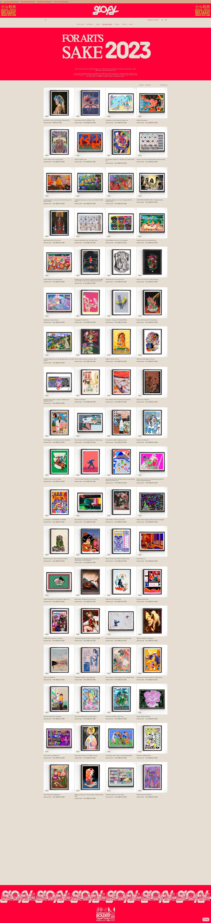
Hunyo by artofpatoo (143, 399)
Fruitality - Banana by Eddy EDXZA (116, 320)
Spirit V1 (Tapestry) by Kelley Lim (84, 874)
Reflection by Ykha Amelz (113, 599)
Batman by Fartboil (49, 835)
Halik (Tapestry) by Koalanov (145, 835)
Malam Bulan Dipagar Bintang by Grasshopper (150, 519)
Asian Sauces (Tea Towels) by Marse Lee (148, 874)
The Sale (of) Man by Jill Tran (114, 716)
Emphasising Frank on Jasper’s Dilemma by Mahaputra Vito (56, 400)
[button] (45, 20)
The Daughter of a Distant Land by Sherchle (57, 440)
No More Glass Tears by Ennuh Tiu (116, 835)
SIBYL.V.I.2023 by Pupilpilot (145, 638)
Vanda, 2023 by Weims (143, 716)
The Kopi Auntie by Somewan (52, 716)
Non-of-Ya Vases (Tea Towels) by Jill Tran (118, 874)
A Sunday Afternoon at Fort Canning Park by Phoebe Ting (119, 200)
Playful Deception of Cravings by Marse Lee (57, 599)
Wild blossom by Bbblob (144, 794)
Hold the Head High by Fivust (146, 359)
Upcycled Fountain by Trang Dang (147, 320)
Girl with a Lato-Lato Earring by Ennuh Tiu (57, 120)
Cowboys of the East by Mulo (52, 479)
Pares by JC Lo (141, 558)
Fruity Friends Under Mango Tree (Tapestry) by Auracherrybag (58, 875)
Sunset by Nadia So (49, 677)
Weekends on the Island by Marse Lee (117, 120)
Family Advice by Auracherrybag (146, 240)
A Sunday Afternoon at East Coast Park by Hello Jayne (89, 200)
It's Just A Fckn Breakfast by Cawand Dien (87, 479)
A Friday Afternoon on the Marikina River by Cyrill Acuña (59, 359)
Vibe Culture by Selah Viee (51, 755)
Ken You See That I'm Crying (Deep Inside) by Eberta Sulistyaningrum (150, 479)
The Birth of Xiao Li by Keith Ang (85, 677)
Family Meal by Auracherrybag (53, 279)
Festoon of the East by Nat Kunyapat (147, 279)
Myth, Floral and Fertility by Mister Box (117, 558)
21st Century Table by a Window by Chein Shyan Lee (120, 160)
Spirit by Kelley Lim (81, 159)
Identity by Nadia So (143, 440)
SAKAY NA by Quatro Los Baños (53, 638)
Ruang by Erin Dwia (143, 599)
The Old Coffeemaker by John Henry (86, 716)
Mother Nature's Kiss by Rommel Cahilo (56, 558)
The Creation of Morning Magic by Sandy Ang (88, 440)
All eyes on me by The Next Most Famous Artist (151, 159)
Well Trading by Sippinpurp (52, 794)
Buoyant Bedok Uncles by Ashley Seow (86, 240)
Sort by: (141, 85)
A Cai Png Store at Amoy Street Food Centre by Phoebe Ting (58, 200)
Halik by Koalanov (142, 120)
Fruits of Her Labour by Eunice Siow (86, 359)
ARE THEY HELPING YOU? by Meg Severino (150, 200)
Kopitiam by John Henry (51, 320)
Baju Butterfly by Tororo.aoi (52, 240)
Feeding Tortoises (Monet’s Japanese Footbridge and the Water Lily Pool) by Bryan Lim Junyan (89, 280)
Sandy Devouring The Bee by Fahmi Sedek (87, 638)
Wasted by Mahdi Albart (144, 755)
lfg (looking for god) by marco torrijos (86, 519)
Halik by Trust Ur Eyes (112, 359)
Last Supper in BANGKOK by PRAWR (55, 519)
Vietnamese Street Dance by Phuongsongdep (119, 755)
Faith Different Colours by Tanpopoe (117, 240)
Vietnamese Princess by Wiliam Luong (86, 755)
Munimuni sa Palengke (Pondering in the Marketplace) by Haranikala (87, 559)
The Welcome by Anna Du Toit (115, 279)
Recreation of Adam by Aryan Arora (85, 599)
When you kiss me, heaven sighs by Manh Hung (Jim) (89, 795)
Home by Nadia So (80, 399)
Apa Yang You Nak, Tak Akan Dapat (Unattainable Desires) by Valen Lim (120, 479)
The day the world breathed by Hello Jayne (149, 677)
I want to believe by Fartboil (83, 835)
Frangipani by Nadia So (82, 320)
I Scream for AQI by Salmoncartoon (116, 440)
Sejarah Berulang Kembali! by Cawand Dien (118, 638)
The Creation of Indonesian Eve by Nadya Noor (120, 677)
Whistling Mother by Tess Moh (115, 794)
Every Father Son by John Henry (53, 159)
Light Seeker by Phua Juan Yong (115, 519)
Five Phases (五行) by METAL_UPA (85, 120)
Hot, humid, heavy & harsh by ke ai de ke (118, 399)
